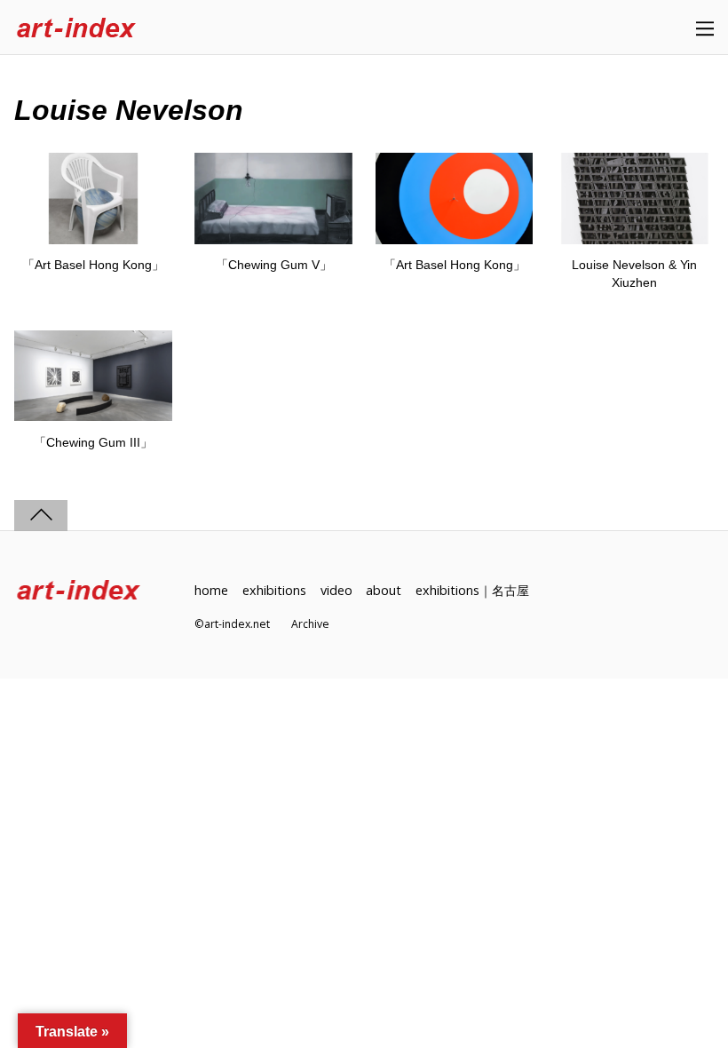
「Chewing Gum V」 (274, 265)
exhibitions (274, 590)
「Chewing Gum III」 (93, 442)
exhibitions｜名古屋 (472, 590)
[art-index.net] (76, 29)
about (383, 590)
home (211, 590)
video (336, 590)
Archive (310, 623)
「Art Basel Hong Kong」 (93, 265)
